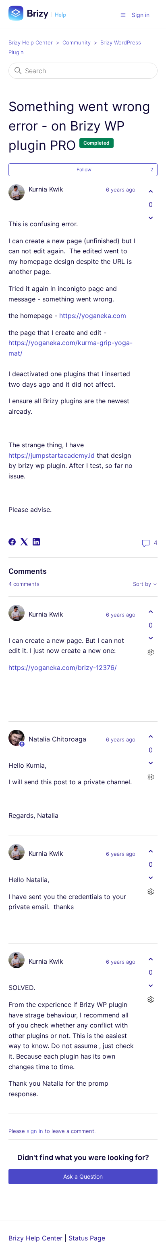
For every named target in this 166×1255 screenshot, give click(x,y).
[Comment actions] (150, 652)
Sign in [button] (140, 14)
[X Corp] (24, 541)
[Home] (40, 18)
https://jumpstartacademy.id (51, 455)
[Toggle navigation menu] (123, 14)
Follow (84, 169)
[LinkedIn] (36, 541)
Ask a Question (83, 1176)
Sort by (143, 584)
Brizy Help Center (30, 42)
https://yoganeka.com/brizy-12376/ (62, 667)
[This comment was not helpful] (150, 638)
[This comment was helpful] (150, 612)
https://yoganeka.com (92, 316)
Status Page (86, 1238)
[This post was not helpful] (150, 218)
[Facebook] (12, 541)
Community (76, 42)
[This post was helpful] (150, 191)
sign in (35, 1131)
